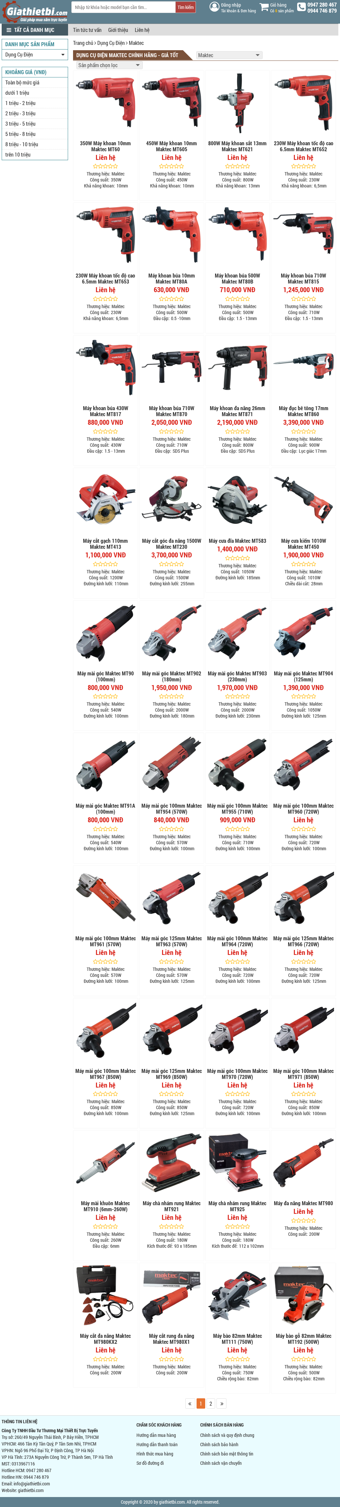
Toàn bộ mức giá (22, 82)
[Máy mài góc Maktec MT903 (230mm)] (237, 632)
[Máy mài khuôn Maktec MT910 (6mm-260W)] (105, 1162)
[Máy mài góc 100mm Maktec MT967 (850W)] (105, 1030)
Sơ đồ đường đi (150, 1463)
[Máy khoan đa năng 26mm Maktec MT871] (237, 367)
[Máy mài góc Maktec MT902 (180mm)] (171, 632)
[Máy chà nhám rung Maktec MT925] (237, 1162)
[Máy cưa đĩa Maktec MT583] (237, 500)
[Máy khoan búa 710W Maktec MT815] (303, 235)
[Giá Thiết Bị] (35, 21)
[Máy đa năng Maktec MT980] (303, 1162)
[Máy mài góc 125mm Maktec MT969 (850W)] (171, 1030)
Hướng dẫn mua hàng (156, 1435)
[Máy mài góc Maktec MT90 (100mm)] (105, 632)
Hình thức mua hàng (154, 1453)
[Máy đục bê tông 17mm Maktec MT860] (303, 367)
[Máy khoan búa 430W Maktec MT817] (105, 367)
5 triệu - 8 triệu (20, 133)
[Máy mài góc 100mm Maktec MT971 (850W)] (303, 1030)
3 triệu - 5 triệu (20, 123)
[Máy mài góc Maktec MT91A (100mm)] (105, 765)
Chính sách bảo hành (219, 1444)
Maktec (136, 42)
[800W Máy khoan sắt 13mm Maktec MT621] (237, 102)
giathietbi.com (30, 1490)
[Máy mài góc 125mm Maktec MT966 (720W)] (303, 897)
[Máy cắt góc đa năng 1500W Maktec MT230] (171, 500)
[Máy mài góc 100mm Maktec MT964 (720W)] (237, 897)
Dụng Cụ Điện (111, 42)
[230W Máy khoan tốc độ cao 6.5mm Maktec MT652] (303, 102)
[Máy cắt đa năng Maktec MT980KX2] (105, 1295)
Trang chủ (83, 42)
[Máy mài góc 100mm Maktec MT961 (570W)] (105, 897)
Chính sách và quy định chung (227, 1435)
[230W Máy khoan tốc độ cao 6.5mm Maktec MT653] (105, 235)
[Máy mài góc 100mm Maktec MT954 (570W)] (171, 765)
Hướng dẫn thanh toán (157, 1444)
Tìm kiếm (186, 7)
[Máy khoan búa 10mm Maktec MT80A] (171, 235)
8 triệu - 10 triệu (21, 144)
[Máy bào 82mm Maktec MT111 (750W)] (237, 1295)
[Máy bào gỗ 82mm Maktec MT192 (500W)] (303, 1295)
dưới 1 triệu (17, 92)
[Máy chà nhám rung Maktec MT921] (171, 1162)
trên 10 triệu (18, 154)
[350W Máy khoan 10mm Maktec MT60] (105, 102)
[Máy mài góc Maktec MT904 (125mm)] (303, 632)
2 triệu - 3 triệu (20, 113)
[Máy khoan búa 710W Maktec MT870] (171, 367)
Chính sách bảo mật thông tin (226, 1453)
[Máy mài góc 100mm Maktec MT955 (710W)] (237, 765)
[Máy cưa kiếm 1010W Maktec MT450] (303, 500)
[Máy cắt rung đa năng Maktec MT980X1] (171, 1295)
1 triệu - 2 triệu (20, 102)
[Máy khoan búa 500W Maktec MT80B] (237, 235)
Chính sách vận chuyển (221, 1463)
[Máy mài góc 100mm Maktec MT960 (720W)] (303, 765)
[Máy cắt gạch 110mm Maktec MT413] (105, 500)
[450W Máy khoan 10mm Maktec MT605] (171, 102)
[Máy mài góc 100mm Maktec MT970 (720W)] (237, 1030)
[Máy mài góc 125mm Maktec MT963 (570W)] (171, 897)
